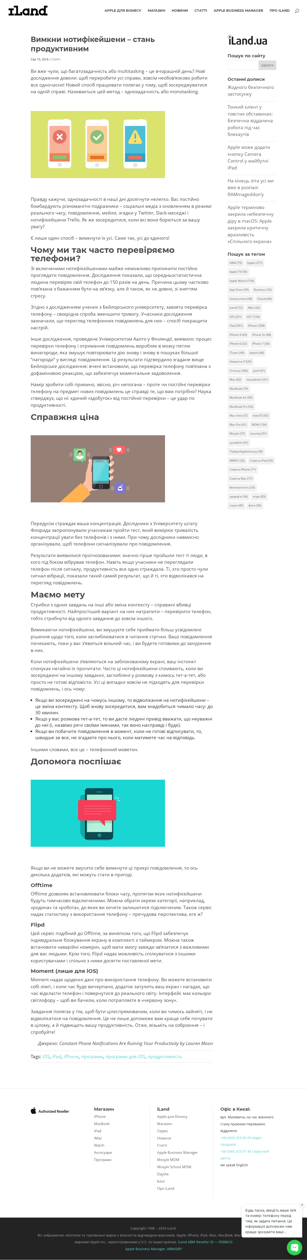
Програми (103, 1159)
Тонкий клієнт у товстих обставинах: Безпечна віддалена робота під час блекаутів (250, 120)
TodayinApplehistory (246, 451)
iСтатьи (239, 371)
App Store (239, 290)
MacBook (239, 389)
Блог (161, 1181)
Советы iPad (261, 461)
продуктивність (165, 1056)
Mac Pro (238, 425)
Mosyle (237, 433)
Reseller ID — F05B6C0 (213, 1242)
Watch (99, 1145)
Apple (254, 263)
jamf (259, 371)
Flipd (38, 925)
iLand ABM (186, 1242)
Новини (180, 11)
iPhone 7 (261, 344)
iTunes (237, 353)
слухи (236, 505)
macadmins (257, 379)
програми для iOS (125, 1056)
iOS (46, 1056)
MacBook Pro (241, 407)
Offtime (42, 885)
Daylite (163, 1174)
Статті (201, 11)
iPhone (71, 1056)
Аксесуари (103, 1152)
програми (92, 1056)
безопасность (242, 487)
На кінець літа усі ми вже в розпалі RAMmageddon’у (251, 187)
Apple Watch (242, 281)
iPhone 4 (238, 335)
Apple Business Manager (238, 11)
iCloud (264, 299)
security (258, 433)
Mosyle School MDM (174, 1166)
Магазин (156, 11)
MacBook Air (241, 397)
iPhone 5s (261, 335)
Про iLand (280, 11)
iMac (254, 308)
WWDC (237, 461)
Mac (235, 379)
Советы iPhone (243, 469)
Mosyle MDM (168, 1159)
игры (259, 496)
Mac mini (239, 415)
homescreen (241, 299)
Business (263, 290)
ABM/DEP (174, 1249)
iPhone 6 (238, 344)
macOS (260, 415)
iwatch (256, 353)
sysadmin (239, 443)
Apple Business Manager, (146, 1249)
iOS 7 (253, 317)
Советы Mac (241, 478)
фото (254, 505)
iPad (56, 1056)
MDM (259, 425)
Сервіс (162, 1130)
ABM (236, 263)
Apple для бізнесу (123, 11)
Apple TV (238, 272)
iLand (236, 308)
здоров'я (239, 496)
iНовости (241, 362)
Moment (42, 971)
